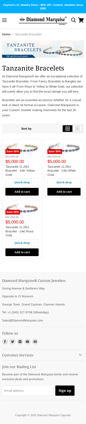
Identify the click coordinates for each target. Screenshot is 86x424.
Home (6, 34)
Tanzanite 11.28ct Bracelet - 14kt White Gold (61, 170)
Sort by (26, 128)
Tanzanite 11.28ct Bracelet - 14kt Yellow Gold (20, 170)
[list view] (77, 128)
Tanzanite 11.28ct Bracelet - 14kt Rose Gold (19, 231)
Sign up (65, 390)
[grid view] (67, 128)
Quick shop (22, 182)
